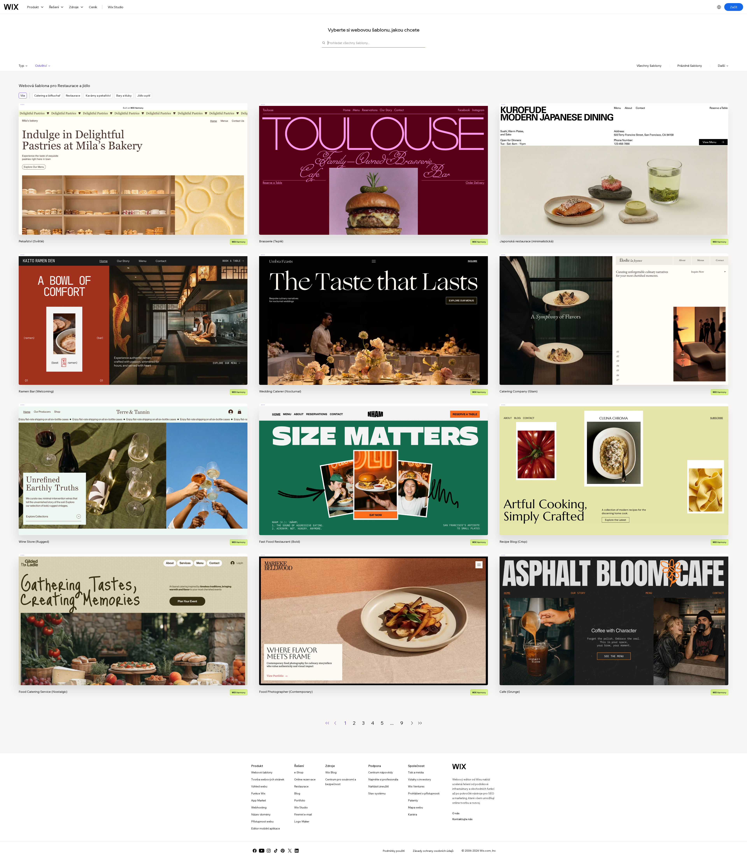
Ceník (93, 7)
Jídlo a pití (143, 95)
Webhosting (259, 807)
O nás (455, 813)
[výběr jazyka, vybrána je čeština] (719, 7)
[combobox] (376, 42)
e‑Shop (298, 772)
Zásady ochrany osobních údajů (433, 851)
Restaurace (73, 95)
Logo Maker (301, 821)
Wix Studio (115, 7)
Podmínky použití (394, 851)
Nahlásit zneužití (378, 786)
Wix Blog (331, 772)
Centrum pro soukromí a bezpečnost (340, 782)
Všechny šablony (649, 66)
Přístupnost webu (262, 821)
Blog (297, 793)
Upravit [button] (133, 166)
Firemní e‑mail (303, 814)
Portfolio (299, 800)
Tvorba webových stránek (267, 779)
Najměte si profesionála (383, 779)
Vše (22, 95)
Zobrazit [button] (133, 177)
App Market (258, 800)
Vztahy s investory (419, 779)
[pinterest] (282, 850)
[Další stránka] (412, 723)
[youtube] (261, 850)
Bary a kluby (124, 95)
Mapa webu (415, 807)
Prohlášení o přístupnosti (423, 793)
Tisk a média (416, 772)
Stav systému (377, 793)
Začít (733, 7)
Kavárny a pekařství (98, 95)
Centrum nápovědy (380, 772)
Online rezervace (305, 779)
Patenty (413, 800)
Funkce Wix (258, 793)
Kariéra (412, 814)
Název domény (261, 814)
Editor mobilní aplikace (265, 828)
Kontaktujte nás (462, 819)
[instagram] (268, 850)
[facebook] (254, 850)
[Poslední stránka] (420, 723)
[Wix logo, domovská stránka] (11, 7)
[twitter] (289, 850)
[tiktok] (275, 850)
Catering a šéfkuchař (47, 95)
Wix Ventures (416, 786)
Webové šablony (262, 772)
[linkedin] (296, 850)
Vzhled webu (259, 786)
